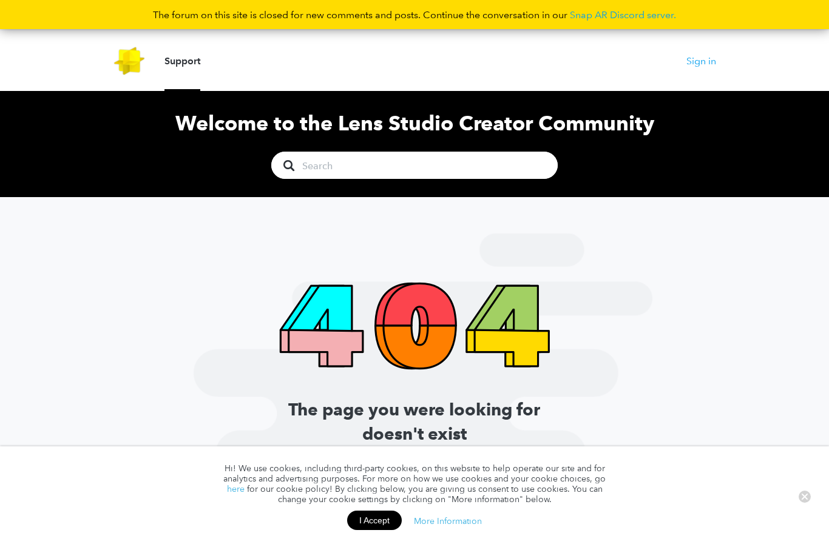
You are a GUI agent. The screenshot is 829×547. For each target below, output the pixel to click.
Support (182, 61)
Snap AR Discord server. (623, 14)
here (236, 488)
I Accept (374, 520)
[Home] (129, 61)
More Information (448, 520)
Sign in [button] (701, 61)
